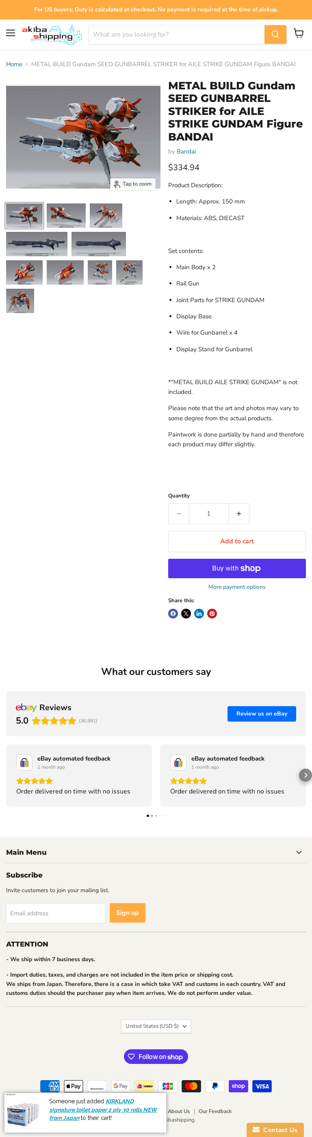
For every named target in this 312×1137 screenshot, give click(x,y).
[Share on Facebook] (173, 613)
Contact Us (279, 1129)
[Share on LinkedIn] (199, 613)
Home (14, 64)
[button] (6, 775)
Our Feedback (215, 1111)
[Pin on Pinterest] (212, 613)
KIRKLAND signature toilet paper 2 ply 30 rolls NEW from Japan (103, 1109)
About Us (179, 1111)
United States (152, 1026)
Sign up (127, 912)
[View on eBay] (24, 762)
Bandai (186, 151)
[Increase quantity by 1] (239, 513)
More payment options (237, 587)
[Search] (275, 34)
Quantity (179, 496)
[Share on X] (186, 613)
